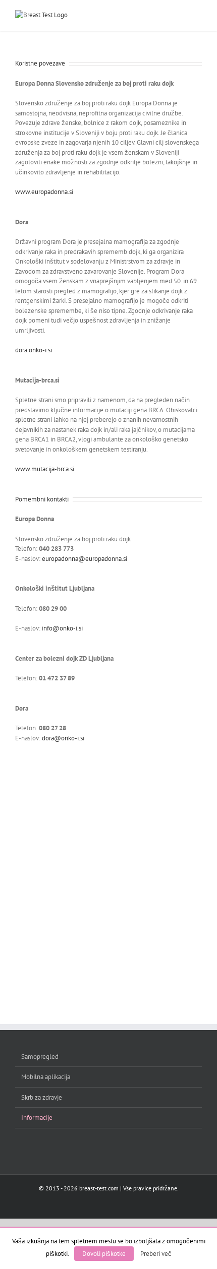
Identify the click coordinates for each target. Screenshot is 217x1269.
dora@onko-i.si (63, 738)
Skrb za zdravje (41, 1097)
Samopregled (40, 1056)
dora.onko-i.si (33, 350)
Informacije (36, 1117)
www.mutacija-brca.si (44, 469)
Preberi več (156, 1253)
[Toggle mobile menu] (198, 15)
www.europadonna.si (44, 191)
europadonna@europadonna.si (84, 558)
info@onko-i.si (62, 628)
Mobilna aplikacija (45, 1076)
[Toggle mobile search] (180, 15)
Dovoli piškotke (104, 1253)
